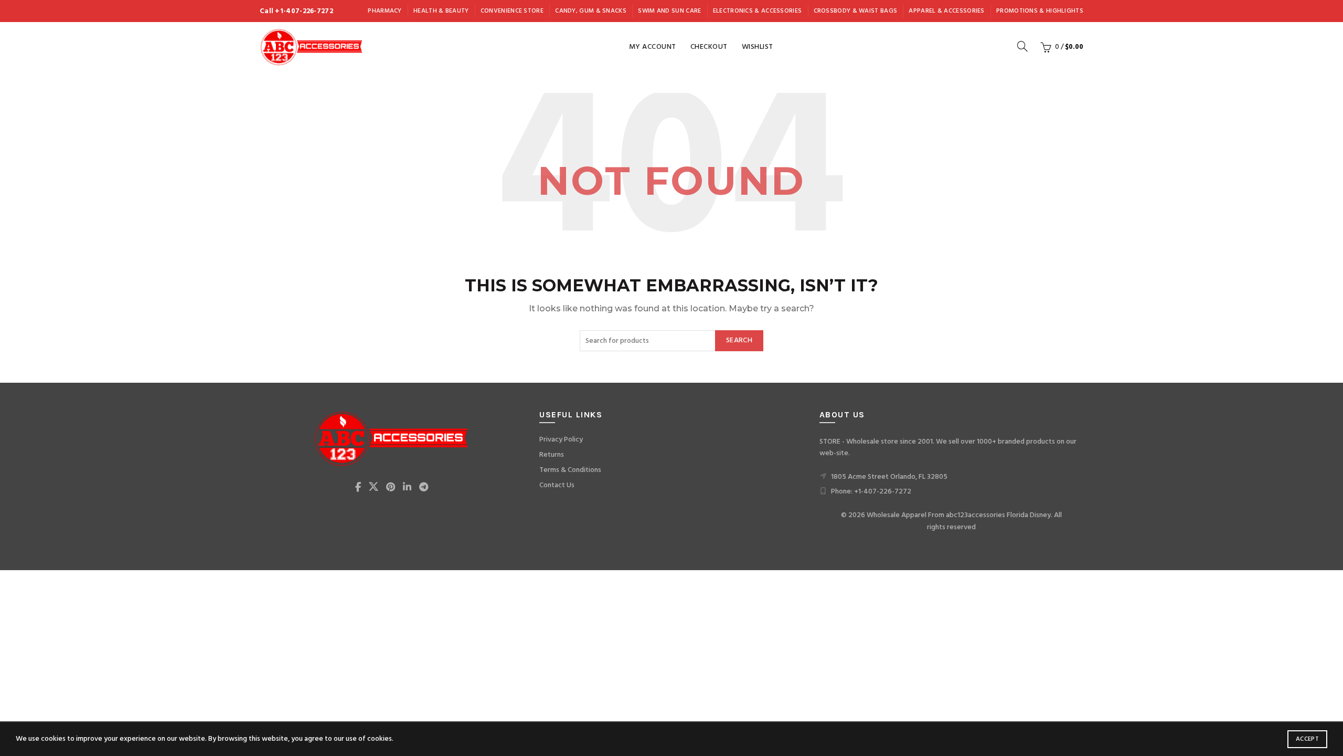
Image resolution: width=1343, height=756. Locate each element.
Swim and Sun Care (669, 11)
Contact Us (556, 485)
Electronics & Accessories (757, 11)
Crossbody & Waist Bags (856, 11)
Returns (551, 455)
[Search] (1022, 46)
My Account (652, 47)
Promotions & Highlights (1039, 11)
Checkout (709, 47)
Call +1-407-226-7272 (296, 11)
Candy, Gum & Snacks (590, 11)
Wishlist (757, 47)
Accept (1307, 739)
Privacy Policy (561, 440)
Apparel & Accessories (946, 11)
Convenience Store (512, 11)
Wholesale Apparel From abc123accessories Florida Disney (959, 515)
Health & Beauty (441, 11)
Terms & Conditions (570, 470)
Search (739, 340)
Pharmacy (384, 11)
